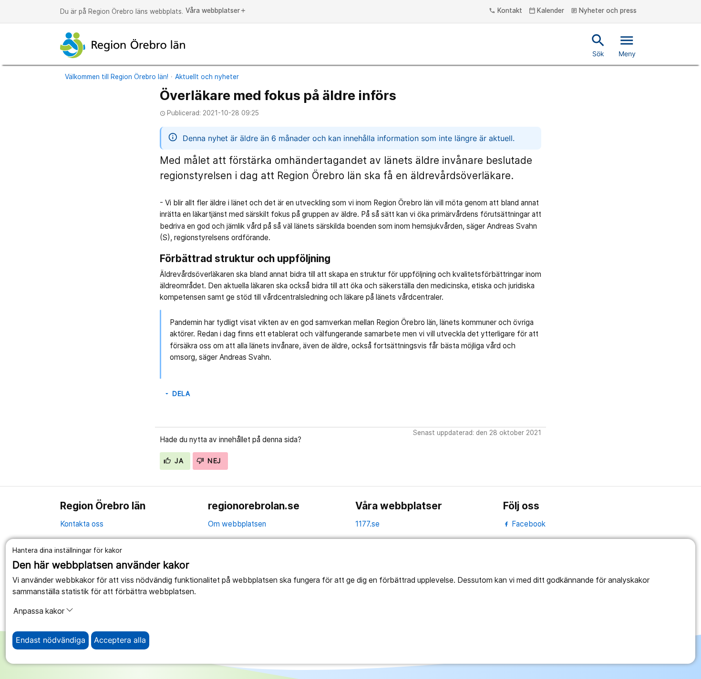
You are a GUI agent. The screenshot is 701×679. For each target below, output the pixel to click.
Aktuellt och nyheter (207, 77)
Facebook (528, 523)
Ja (178, 461)
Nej (213, 461)
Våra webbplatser (216, 11)
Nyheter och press (604, 11)
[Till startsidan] (122, 45)
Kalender (547, 11)
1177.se (367, 523)
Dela (177, 393)
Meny (627, 45)
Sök (598, 45)
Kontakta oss (81, 523)
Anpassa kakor (38, 611)
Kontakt (505, 11)
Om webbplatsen (237, 523)
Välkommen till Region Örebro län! (116, 77)
